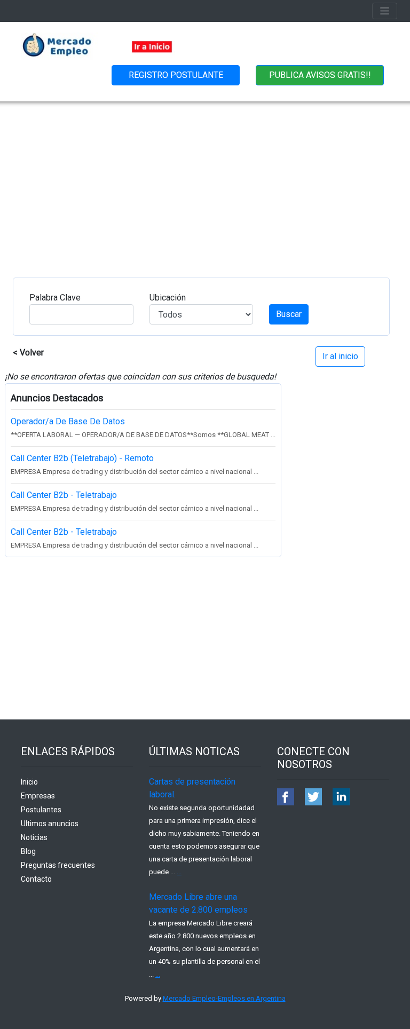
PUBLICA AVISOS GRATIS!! (320, 75)
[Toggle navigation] (384, 11)
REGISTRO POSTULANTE (176, 75)
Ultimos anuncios (49, 823)
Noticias (34, 837)
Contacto (36, 879)
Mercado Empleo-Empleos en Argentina (224, 998)
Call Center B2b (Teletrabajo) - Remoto (82, 458)
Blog (28, 851)
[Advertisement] (205, 181)
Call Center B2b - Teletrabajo (64, 495)
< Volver (28, 352)
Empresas (38, 795)
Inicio (29, 782)
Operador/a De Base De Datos (68, 421)
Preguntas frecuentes (58, 865)
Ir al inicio (340, 356)
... (179, 872)
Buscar (289, 314)
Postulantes (41, 809)
